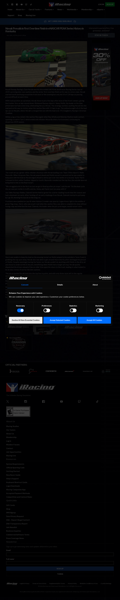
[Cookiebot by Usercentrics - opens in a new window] (100, 278)
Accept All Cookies (94, 320)
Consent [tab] (24, 285)
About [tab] (95, 285)
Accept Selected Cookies (60, 320)
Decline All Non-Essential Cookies (26, 320)
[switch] (46, 310)
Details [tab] (60, 285)
